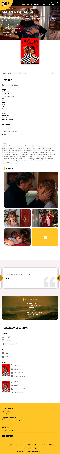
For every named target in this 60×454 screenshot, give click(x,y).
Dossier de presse (11, 344)
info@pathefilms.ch (8, 430)
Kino (18, 5)
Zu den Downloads (11, 85)
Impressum (21, 452)
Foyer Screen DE (19, 373)
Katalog (25, 5)
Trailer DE (8, 353)
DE (51, 2)
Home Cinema (35, 5)
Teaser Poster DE (19, 376)
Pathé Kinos (24, 420)
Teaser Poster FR (19, 392)
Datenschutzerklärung (35, 452)
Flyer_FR (7, 340)
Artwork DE (17, 365)
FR (54, 2)
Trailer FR (8, 357)
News (45, 5)
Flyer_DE (8, 337)
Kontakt (52, 5)
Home (4, 73)
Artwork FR (17, 382)
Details (33, 61)
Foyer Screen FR (19, 389)
